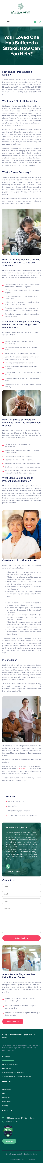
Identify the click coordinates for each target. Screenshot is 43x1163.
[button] (8, 22)
